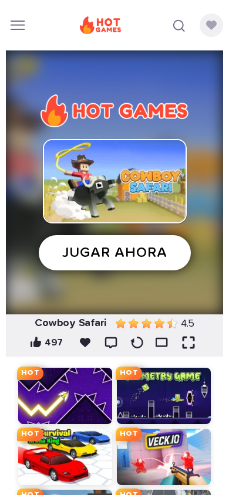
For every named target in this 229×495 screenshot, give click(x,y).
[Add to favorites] (85, 342)
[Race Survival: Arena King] (65, 457)
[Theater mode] (163, 342)
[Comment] (111, 342)
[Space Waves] (65, 396)
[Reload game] (137, 342)
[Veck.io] (164, 457)
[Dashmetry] (164, 396)
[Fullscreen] (188, 342)
